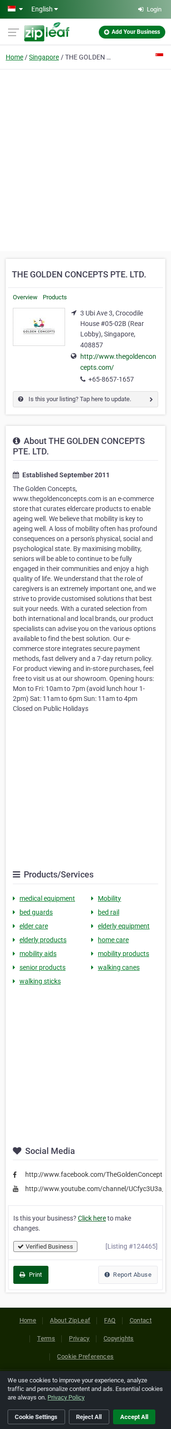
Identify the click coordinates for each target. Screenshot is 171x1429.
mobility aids (38, 953)
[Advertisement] (85, 159)
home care (113, 940)
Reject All (89, 1416)
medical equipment (47, 898)
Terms (46, 1338)
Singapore (44, 57)
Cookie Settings (36, 1416)
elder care (33, 926)
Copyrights (119, 1338)
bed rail (108, 912)
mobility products (123, 953)
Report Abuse (132, 1274)
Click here (92, 1218)
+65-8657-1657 (111, 379)
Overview (25, 297)
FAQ (109, 1320)
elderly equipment (124, 926)
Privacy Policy (66, 1397)
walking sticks (40, 981)
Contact (141, 1320)
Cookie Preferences (85, 1356)
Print (34, 1274)
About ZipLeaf (70, 1320)
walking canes (119, 967)
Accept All (134, 1416)
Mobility (109, 898)
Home (14, 57)
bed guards (36, 912)
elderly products (42, 940)
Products (55, 297)
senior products (42, 967)
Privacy (79, 1338)
